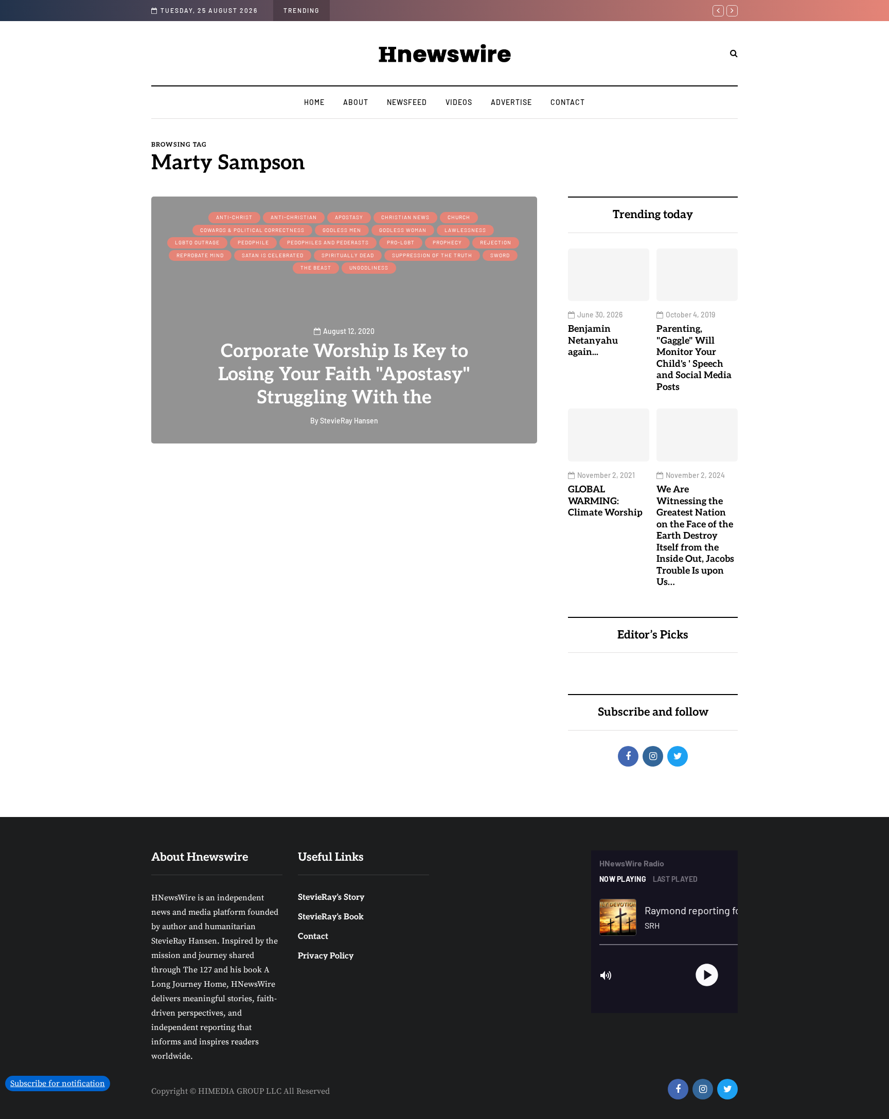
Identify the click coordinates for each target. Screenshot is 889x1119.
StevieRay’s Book (331, 917)
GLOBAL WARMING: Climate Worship (605, 501)
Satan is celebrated (273, 255)
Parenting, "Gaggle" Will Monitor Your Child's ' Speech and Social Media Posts (694, 358)
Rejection (495, 242)
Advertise (511, 102)
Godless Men (342, 230)
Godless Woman (402, 230)
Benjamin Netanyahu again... (593, 341)
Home (314, 102)
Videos (459, 102)
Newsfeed (407, 102)
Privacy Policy (325, 956)
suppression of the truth (432, 255)
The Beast (315, 267)
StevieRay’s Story (331, 897)
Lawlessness (465, 230)
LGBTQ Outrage (197, 242)
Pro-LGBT (401, 242)
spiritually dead (348, 255)
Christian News (405, 217)
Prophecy (447, 242)
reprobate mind (200, 255)
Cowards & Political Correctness (252, 230)
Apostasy (349, 217)
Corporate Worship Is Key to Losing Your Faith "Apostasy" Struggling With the (344, 374)
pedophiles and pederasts (328, 242)
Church (459, 217)
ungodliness (368, 267)
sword (500, 255)
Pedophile (253, 242)
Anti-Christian (294, 217)
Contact (567, 102)
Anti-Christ (234, 217)
